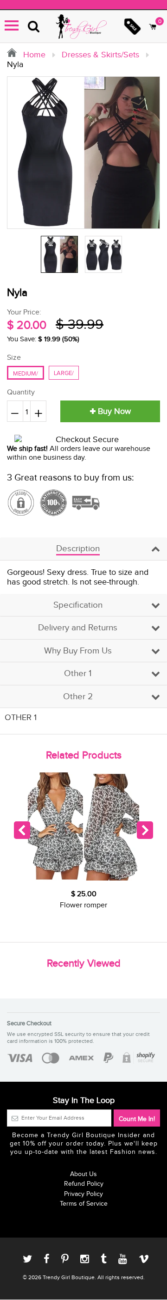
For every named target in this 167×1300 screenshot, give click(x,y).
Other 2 (78, 696)
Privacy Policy (83, 1194)
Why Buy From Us (78, 651)
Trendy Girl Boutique (69, 1277)
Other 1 (77, 673)
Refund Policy (83, 1184)
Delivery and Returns (77, 627)
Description (78, 548)
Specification (78, 605)
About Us (83, 1174)
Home (33, 55)
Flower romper (83, 905)
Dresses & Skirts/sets (100, 55)
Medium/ (25, 373)
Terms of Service (84, 1204)
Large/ (64, 373)
